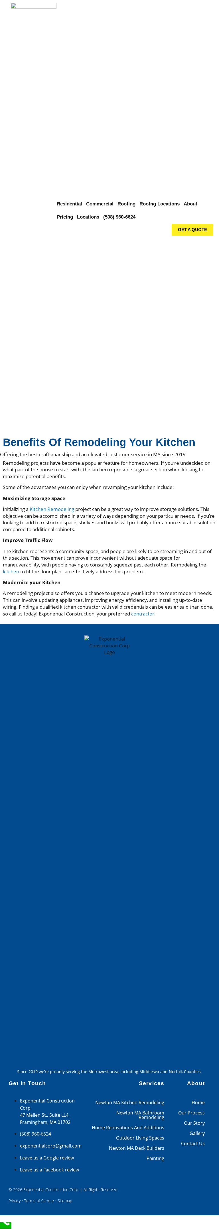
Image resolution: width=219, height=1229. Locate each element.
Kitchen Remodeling (52, 509)
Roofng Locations (159, 204)
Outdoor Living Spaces (140, 1138)
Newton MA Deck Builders (136, 1148)
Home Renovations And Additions (128, 1127)
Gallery (197, 1133)
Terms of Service (39, 1200)
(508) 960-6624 (119, 217)
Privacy (15, 1200)
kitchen (11, 571)
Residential (69, 204)
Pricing (65, 217)
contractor (142, 613)
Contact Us (193, 1143)
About (190, 204)
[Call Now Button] (5, 1225)
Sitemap (65, 1200)
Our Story (194, 1123)
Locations (88, 217)
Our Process (191, 1113)
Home (198, 1102)
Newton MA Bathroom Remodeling (140, 1115)
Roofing (126, 204)
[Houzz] (197, 1186)
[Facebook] (181, 1186)
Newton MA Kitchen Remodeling (129, 1102)
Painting (155, 1158)
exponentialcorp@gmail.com (51, 1146)
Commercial (99, 204)
